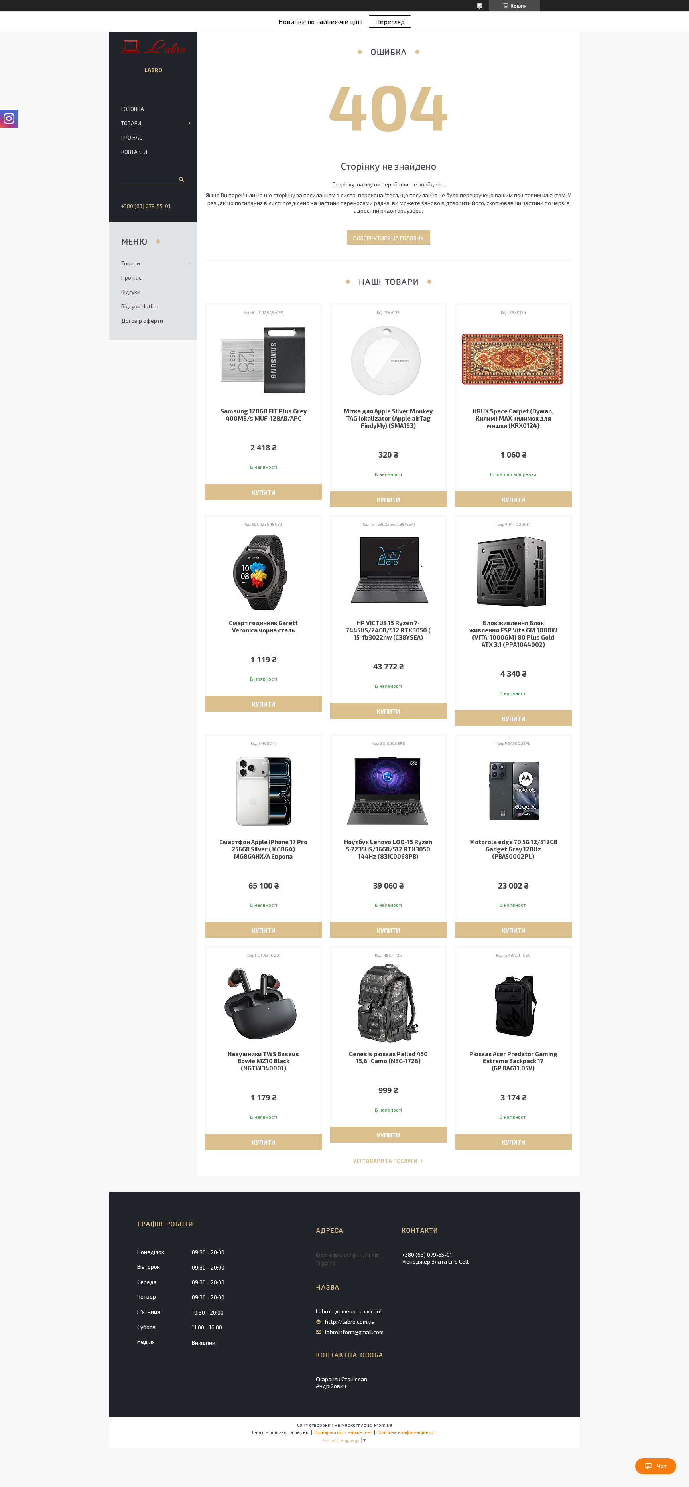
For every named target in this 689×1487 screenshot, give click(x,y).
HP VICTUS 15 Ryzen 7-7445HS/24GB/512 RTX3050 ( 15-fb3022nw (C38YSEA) (388, 630)
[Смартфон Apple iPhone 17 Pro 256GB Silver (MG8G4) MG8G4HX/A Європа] (263, 791)
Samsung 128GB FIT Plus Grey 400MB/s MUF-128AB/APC (263, 414)
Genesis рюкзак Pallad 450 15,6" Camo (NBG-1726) (388, 1057)
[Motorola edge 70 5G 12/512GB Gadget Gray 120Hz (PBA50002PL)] (513, 791)
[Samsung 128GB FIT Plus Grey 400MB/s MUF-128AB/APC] (263, 360)
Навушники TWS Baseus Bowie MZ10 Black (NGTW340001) (263, 1061)
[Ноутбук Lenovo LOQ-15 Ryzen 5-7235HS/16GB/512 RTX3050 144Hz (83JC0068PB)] (388, 791)
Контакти (134, 152)
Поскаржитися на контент (343, 1432)
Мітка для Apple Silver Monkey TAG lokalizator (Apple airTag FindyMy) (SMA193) (388, 418)
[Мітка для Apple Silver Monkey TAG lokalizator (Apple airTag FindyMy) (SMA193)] (388, 360)
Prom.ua (383, 1425)
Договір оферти (142, 320)
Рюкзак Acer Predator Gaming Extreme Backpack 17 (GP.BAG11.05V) (513, 1061)
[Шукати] (181, 179)
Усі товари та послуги (385, 1161)
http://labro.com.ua (350, 1322)
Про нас (131, 137)
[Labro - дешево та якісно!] (153, 47)
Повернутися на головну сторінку (388, 240)
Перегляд (390, 21)
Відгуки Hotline (140, 306)
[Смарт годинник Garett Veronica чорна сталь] (263, 572)
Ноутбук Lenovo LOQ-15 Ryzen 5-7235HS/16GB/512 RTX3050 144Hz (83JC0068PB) (388, 849)
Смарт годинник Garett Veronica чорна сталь (263, 626)
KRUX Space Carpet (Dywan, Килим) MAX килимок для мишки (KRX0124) (513, 418)
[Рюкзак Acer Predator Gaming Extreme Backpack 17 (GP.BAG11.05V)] (513, 1003)
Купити (263, 492)
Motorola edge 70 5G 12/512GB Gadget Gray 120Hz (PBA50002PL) (513, 849)
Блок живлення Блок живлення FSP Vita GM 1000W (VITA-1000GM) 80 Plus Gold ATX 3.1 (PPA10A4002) (513, 633)
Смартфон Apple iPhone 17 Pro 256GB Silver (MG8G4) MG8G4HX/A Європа (263, 849)
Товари (131, 123)
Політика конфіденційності (406, 1432)
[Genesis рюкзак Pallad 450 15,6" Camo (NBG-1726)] (388, 1003)
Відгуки (130, 291)
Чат (662, 1466)
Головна (132, 109)
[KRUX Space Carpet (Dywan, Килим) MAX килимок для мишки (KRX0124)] (513, 360)
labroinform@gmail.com (354, 1332)
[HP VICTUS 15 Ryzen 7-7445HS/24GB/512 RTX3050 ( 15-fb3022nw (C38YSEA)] (388, 572)
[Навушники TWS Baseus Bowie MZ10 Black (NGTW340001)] (263, 1003)
